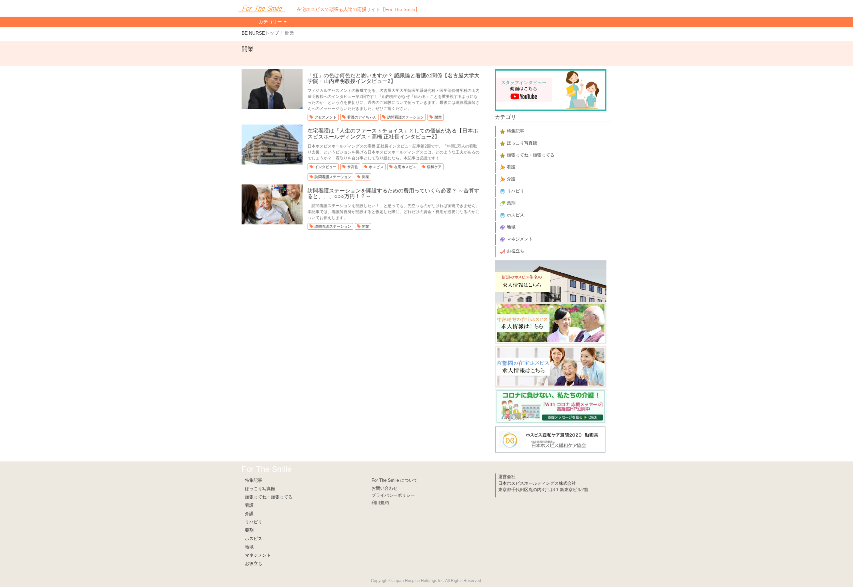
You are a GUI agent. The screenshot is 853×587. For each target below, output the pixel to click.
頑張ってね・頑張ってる (269, 496)
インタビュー (326, 167)
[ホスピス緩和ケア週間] (550, 438)
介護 (249, 513)
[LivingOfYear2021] (550, 405)
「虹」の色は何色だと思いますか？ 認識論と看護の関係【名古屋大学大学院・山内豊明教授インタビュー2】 (393, 78)
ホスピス (376, 167)
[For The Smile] (262, 8)
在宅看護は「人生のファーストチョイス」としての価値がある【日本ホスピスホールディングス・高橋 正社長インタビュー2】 (393, 134)
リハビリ (253, 521)
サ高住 (352, 167)
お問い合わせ (385, 488)
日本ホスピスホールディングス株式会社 (537, 483)
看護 (249, 505)
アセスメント (326, 117)
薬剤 (249, 530)
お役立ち (253, 563)
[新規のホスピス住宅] (550, 280)
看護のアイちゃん (362, 117)
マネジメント (258, 555)
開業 (438, 117)
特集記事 (253, 480)
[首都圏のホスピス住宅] (550, 365)
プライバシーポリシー (393, 495)
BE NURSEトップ (260, 33)
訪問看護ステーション (405, 117)
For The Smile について (395, 480)
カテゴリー (271, 21)
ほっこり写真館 (260, 488)
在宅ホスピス (405, 167)
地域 (249, 546)
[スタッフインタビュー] (550, 89)
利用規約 (380, 502)
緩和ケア (434, 167)
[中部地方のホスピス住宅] (550, 322)
